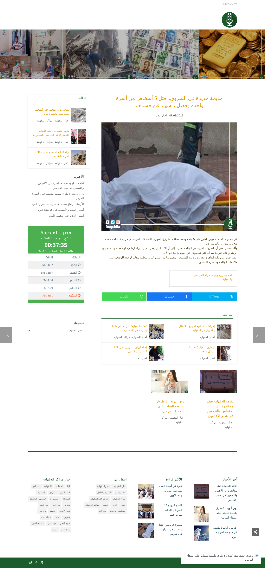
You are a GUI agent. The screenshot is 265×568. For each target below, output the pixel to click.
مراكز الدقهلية (122, 337)
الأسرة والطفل (104, 492)
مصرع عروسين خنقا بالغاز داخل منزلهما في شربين (170, 529)
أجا (68, 486)
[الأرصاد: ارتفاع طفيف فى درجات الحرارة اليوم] (201, 534)
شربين (66, 517)
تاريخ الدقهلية (118, 498)
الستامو (36, 486)
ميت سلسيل (37, 523)
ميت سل (52, 523)
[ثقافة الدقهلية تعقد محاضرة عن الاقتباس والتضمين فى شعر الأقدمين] (201, 492)
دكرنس (42, 511)
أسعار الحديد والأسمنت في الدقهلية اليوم (61, 209)
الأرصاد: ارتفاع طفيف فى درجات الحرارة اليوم (58, 204)
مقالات (102, 511)
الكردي (52, 492)
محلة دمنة (46, 517)
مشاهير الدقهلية (117, 511)
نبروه (54, 529)
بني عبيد (44, 505)
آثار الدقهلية (119, 486)
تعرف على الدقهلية (99, 498)
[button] (255, 542)
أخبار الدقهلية (207, 337)
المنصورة (54, 498)
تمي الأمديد (64, 511)
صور (123, 505)
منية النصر (65, 523)
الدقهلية (48, 486)
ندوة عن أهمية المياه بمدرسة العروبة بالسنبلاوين (170, 490)
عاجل (114, 505)
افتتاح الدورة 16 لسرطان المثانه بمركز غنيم (173, 510)
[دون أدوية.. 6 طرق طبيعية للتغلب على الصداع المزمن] (201, 514)
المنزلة (66, 498)
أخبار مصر (161, 115)
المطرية (41, 492)
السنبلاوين (65, 492)
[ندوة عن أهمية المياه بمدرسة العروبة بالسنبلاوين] (146, 492)
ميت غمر (65, 529)
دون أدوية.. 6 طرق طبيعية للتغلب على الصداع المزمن (170, 406)
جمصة (52, 511)
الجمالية (59, 486)
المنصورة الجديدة (38, 498)
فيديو (105, 505)
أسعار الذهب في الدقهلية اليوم (66, 215)
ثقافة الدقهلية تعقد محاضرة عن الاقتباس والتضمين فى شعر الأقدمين (225, 492)
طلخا (57, 517)
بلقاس (67, 505)
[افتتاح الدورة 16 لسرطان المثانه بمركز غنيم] (146, 511)
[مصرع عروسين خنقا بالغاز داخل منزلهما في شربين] (146, 531)
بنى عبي (56, 505)
